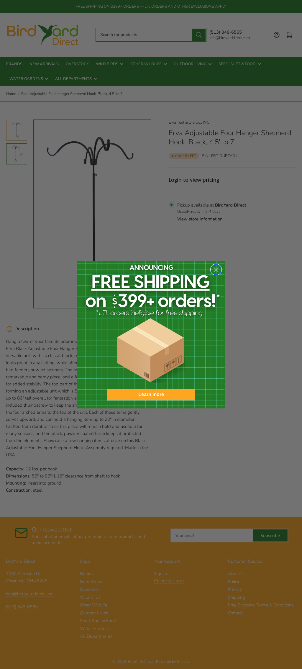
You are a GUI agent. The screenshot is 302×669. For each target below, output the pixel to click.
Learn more (151, 394)
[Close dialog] (216, 269)
